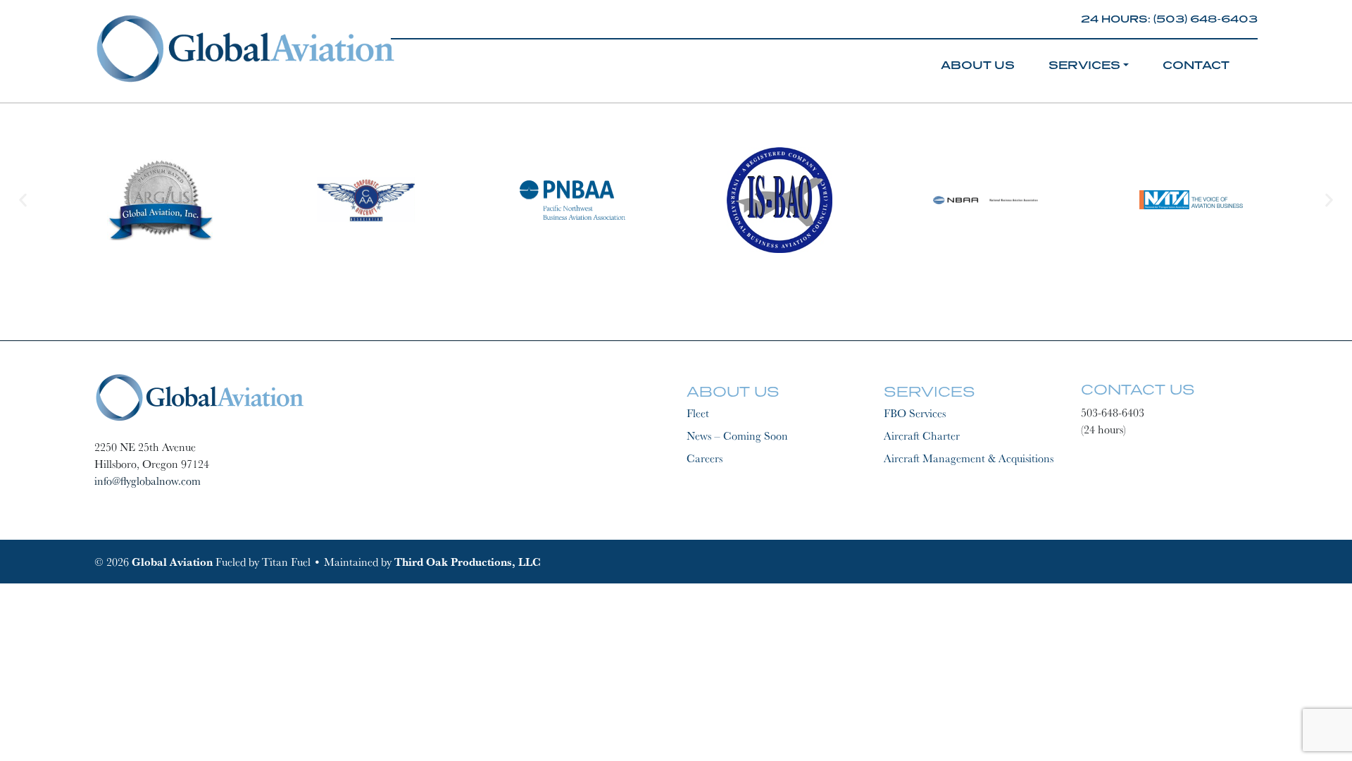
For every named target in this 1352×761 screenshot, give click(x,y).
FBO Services (915, 412)
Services (1084, 65)
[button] (23, 200)
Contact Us (1138, 388)
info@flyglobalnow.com (147, 480)
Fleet (698, 412)
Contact (1196, 65)
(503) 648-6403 (1205, 19)
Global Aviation (172, 561)
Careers (704, 458)
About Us (978, 65)
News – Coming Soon (737, 435)
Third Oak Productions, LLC (467, 561)
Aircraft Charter (922, 435)
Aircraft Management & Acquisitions (968, 458)
